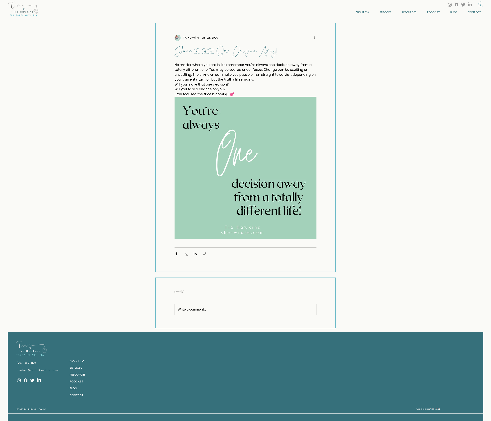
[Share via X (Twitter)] (186, 254)
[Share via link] (204, 254)
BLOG (73, 388)
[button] (481, 4)
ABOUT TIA (77, 361)
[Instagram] (449, 4)
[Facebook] (456, 4)
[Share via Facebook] (176, 254)
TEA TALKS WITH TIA (30, 355)
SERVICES (76, 368)
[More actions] (314, 37)
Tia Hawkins (30, 351)
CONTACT (76, 395)
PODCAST (76, 381)
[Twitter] (463, 4)
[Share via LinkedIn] (195, 254)
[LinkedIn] (470, 4)
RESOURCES (78, 374)
